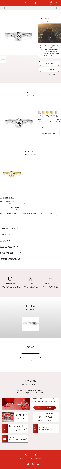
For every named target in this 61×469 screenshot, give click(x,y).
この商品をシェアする (50, 74)
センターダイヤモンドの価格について (46, 128)
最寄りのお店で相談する (44, 407)
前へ (6, 8)
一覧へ (30, 8)
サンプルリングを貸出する (49, 69)
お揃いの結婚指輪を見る (50, 133)
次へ (55, 8)
